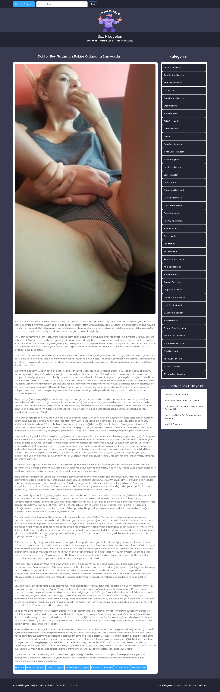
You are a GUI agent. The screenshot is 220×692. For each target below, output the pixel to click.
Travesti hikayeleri (172, 366)
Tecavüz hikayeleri (173, 359)
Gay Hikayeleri (171, 128)
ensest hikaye (184, 685)
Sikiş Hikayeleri (171, 351)
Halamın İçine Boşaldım (176, 394)
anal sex (19, 667)
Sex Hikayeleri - (166, 685)
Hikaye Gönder (24, 4)
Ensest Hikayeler (171, 106)
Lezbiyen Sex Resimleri (175, 297)
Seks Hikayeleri (171, 228)
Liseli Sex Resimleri (173, 305)
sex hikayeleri (122, 667)
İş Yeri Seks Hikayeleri (174, 152)
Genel (167, 136)
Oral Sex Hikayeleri (173, 198)
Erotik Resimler (171, 274)
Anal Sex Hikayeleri (173, 82)
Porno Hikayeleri (172, 213)
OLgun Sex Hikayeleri (174, 190)
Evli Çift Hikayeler (172, 121)
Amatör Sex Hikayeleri (174, 75)
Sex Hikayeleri (170, 236)
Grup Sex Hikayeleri (173, 144)
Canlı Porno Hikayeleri (174, 98)
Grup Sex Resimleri (173, 289)
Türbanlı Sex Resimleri (174, 343)
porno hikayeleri (55, 667)
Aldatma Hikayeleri (173, 67)
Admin (103, 40)
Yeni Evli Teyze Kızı (173, 424)
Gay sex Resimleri (172, 282)
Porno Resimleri (171, 320)
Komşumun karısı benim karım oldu (182, 400)
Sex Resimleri (170, 251)
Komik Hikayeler (171, 159)
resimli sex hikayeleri (102, 667)
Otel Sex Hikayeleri (173, 205)
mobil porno (170, 182)
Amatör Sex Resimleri (174, 259)
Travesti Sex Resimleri (174, 335)
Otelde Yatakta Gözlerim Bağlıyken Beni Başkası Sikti (184, 407)
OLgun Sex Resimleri (173, 313)
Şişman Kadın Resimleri (175, 328)
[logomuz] (110, 21)
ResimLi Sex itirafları (173, 221)
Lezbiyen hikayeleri (173, 167)
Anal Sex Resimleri (173, 267)
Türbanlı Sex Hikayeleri (174, 374)
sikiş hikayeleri (138, 667)
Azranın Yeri (169, 90)
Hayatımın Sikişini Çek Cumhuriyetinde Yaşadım (183, 416)
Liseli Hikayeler (171, 175)
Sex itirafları (169, 243)
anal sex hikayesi (35, 667)
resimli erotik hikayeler (77, 667)
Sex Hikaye (201, 685)
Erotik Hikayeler (171, 113)
